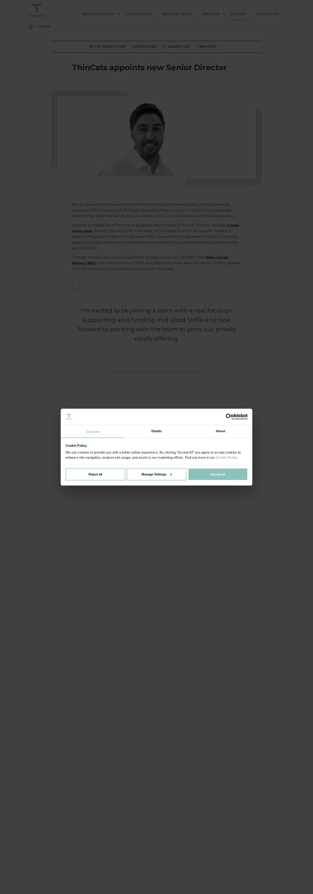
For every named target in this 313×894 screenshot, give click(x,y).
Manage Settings (154, 474)
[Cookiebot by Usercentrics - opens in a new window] (229, 417)
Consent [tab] (92, 431)
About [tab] (220, 431)
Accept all (217, 474)
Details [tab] (156, 431)
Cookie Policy (227, 457)
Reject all (95, 474)
